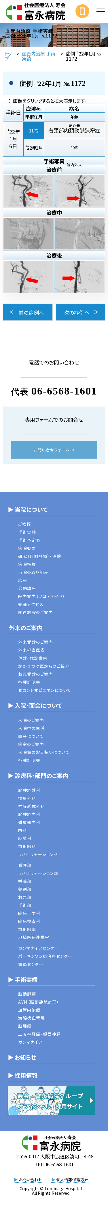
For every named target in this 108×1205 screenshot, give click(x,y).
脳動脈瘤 (27, 994)
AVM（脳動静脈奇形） (38, 1002)
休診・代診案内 (33, 658)
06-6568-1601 (64, 391)
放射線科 (27, 846)
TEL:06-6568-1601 (54, 1164)
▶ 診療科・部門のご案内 (38, 775)
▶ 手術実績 (23, 979)
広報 (22, 580)
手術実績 (27, 532)
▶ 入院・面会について (35, 705)
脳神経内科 (29, 814)
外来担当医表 (31, 650)
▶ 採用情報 (23, 1075)
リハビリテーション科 (38, 854)
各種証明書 (29, 682)
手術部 (25, 905)
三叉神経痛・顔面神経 (39, 1034)
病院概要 (27, 548)
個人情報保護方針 (69, 1179)
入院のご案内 (31, 720)
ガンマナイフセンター (38, 948)
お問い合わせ (28, 1179)
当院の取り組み (33, 572)
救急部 (25, 897)
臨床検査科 (29, 921)
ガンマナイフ (30, 1042)
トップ (8, 56)
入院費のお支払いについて (44, 752)
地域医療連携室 (34, 937)
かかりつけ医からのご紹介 (43, 666)
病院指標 (27, 564)
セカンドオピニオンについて (44, 690)
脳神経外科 (29, 790)
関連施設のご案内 (35, 612)
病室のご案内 (31, 744)
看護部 (25, 865)
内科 (22, 830)
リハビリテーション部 (38, 873)
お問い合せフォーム (51, 450)
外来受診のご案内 (35, 642)
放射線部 (27, 929)
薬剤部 (25, 889)
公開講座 (27, 588)
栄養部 (25, 881)
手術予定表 (29, 540)
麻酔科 (25, 838)
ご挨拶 (24, 524)
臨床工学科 (29, 913)
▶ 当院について (28, 509)
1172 (33, 130)
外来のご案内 (25, 627)
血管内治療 (29, 1010)
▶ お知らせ (22, 1057)
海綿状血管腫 (31, 1018)
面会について (31, 736)
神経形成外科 (31, 806)
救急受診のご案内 (35, 674)
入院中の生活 (31, 728)
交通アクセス (30, 604)
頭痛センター (30, 964)
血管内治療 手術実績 (38, 56)
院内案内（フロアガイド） (41, 596)
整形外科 (27, 798)
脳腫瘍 (25, 1026)
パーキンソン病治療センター (45, 956)
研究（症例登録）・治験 (39, 556)
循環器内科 (29, 822)
